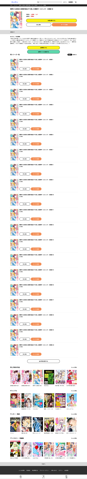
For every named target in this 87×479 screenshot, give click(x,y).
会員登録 (70, 2)
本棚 (66, 477)
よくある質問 (21, 470)
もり (37, 14)
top (11, 5)
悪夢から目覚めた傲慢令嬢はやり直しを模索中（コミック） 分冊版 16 (36, 285)
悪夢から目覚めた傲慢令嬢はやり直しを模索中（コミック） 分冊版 (32, 5)
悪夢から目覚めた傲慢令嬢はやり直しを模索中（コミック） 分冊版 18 (36, 315)
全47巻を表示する (43, 361)
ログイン (65, 2)
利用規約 (28, 470)
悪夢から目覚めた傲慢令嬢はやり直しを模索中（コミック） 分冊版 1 (36, 59)
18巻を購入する (51, 20)
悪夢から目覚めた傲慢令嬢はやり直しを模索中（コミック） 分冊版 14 (36, 255)
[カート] (75, 2)
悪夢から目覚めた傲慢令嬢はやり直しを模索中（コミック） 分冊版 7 (36, 149)
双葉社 (32, 16)
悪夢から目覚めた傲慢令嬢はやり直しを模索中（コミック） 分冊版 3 (36, 89)
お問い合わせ (54, 470)
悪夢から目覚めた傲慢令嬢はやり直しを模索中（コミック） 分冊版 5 (36, 119)
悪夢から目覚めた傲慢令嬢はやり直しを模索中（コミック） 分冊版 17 (36, 300)
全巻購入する (43, 47)
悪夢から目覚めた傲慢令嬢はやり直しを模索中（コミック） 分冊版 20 (36, 345)
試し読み (38, 24)
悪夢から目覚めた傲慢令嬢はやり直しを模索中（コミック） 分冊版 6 (36, 134)
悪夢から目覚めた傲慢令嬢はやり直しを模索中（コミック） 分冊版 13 (36, 240)
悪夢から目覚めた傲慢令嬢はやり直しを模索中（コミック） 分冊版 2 (36, 74)
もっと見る (74, 367)
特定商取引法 (35, 470)
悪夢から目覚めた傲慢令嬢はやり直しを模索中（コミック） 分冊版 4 (36, 104)
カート (43, 477)
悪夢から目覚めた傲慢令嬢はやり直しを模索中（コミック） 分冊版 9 (36, 179)
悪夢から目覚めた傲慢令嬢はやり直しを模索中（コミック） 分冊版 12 (36, 224)
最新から (75, 54)
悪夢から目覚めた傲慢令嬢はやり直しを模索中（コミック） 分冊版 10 (36, 194)
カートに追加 (64, 24)
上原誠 (32, 14)
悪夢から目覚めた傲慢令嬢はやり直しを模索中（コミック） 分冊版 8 (36, 164)
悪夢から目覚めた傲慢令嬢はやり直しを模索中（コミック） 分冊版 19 (36, 330)
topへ (43, 464)
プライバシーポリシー (44, 470)
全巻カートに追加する (43, 51)
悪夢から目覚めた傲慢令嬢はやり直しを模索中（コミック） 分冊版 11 (36, 209)
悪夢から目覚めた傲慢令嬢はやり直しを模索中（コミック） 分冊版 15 (36, 270)
